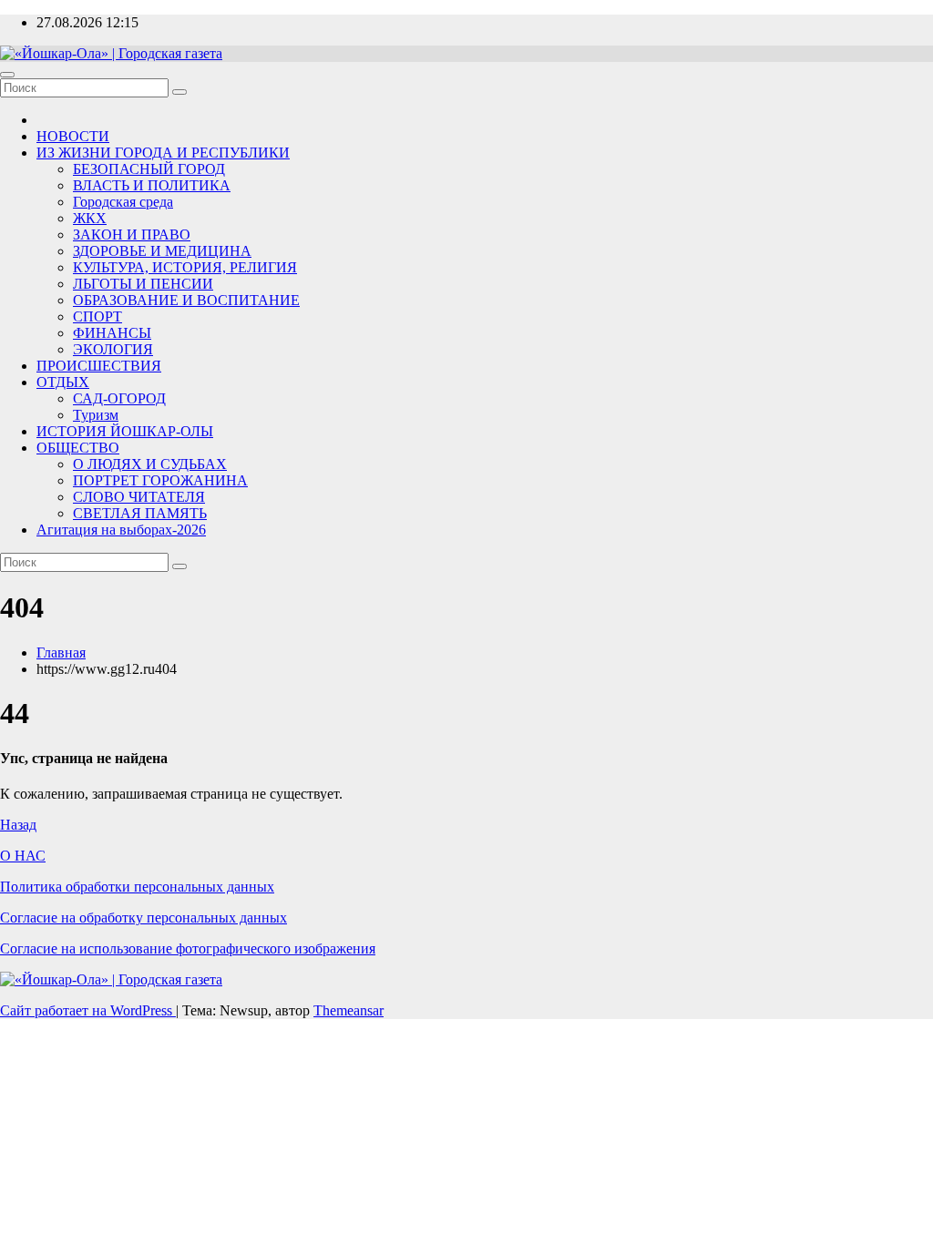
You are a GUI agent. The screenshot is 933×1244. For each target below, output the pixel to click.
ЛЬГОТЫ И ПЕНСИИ (143, 283)
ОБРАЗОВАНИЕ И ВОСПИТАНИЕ (186, 300)
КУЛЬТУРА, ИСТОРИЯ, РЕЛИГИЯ (185, 267)
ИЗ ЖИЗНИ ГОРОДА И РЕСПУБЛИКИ (163, 152)
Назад (18, 824)
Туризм (95, 415)
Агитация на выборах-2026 (121, 529)
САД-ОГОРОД (119, 398)
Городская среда (123, 201)
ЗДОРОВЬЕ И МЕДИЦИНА (162, 251)
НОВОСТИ (72, 136)
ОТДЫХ (62, 382)
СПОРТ (97, 316)
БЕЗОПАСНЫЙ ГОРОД (149, 169)
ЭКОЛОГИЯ (113, 349)
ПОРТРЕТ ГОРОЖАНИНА (160, 480)
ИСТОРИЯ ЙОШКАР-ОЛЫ (124, 431)
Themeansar (348, 1010)
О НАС (23, 855)
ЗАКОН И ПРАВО (131, 234)
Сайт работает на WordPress (88, 1010)
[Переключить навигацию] (7, 74)
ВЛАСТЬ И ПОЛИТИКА (152, 185)
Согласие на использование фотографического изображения (187, 948)
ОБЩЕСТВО (77, 447)
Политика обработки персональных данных (137, 886)
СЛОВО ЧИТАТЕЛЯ (139, 497)
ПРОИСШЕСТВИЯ (98, 365)
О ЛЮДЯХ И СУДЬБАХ (150, 464)
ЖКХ (90, 218)
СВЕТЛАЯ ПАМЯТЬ (140, 513)
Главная (61, 652)
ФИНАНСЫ (112, 333)
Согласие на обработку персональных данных (143, 917)
